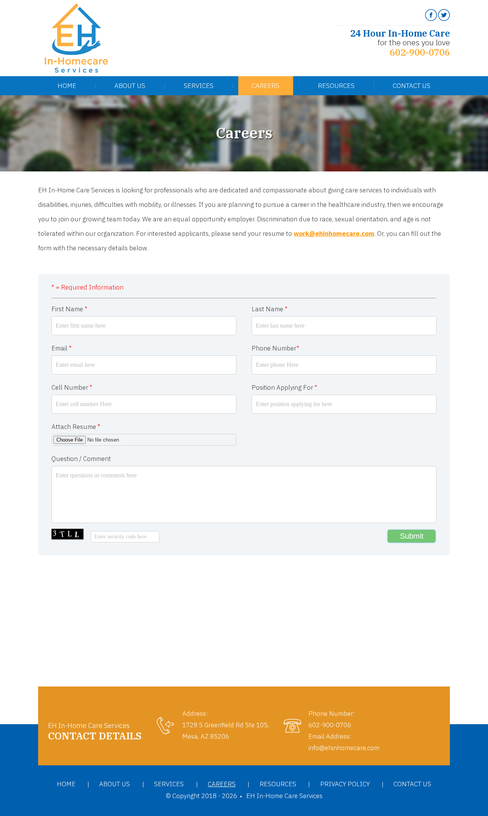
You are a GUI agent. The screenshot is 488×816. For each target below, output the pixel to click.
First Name (69, 309)
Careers (265, 86)
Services (199, 86)
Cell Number (71, 387)
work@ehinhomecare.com (334, 233)
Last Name (269, 309)
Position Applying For (284, 387)
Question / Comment (81, 458)
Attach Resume (75, 426)
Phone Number (275, 348)
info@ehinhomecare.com (343, 748)
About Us (129, 86)
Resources (336, 86)
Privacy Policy (345, 784)
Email (61, 348)
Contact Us (411, 86)
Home (67, 86)
